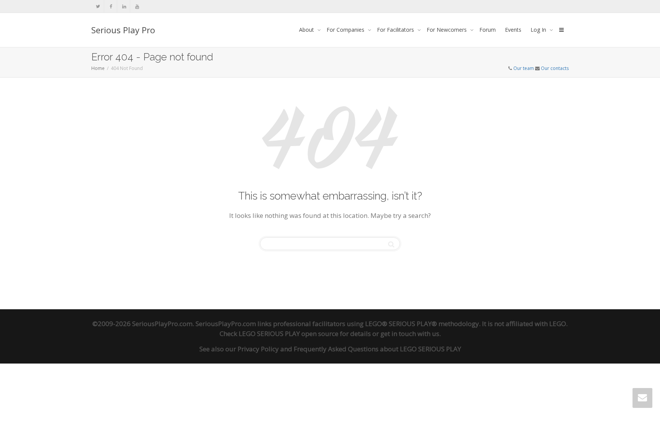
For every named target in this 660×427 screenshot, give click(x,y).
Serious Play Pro (123, 30)
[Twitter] (98, 6)
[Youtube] (137, 6)
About (307, 29)
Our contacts (555, 68)
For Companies (346, 29)
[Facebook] (111, 6)
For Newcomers (447, 29)
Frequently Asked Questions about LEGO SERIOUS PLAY (377, 348)
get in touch (398, 333)
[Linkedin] (124, 6)
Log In (539, 29)
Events (513, 29)
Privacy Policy (258, 348)
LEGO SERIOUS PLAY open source (288, 333)
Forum (487, 29)
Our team (523, 68)
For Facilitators (396, 29)
